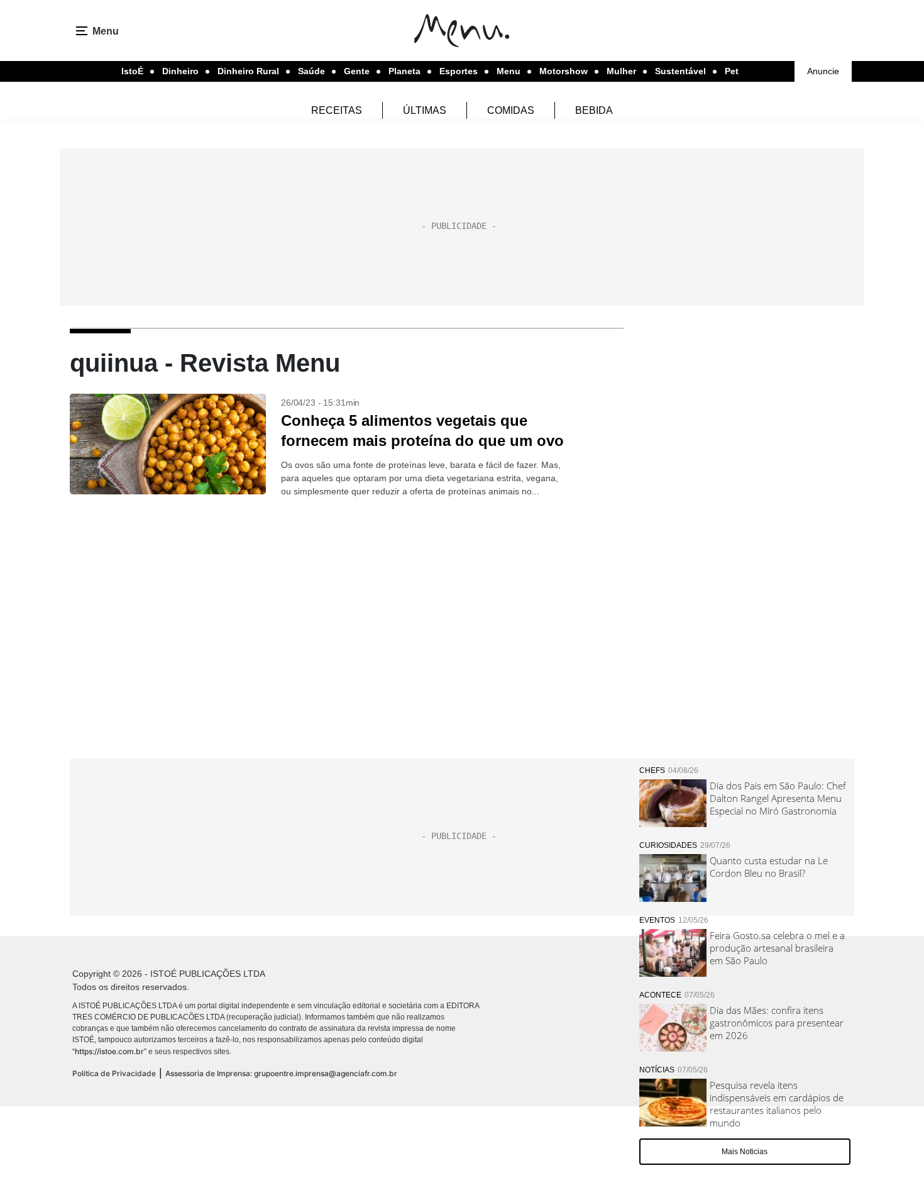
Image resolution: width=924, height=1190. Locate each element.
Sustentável (680, 71)
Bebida (594, 110)
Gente (357, 71)
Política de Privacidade (114, 1073)
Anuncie (823, 71)
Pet (732, 71)
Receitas (336, 110)
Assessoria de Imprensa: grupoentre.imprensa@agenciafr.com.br (281, 1073)
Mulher (621, 71)
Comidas (510, 110)
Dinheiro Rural (248, 71)
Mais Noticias (744, 1151)
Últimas (424, 110)
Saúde (311, 71)
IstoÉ (132, 71)
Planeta (404, 71)
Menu (508, 71)
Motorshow (563, 71)
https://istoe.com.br (109, 1051)
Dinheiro (180, 71)
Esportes (458, 71)
